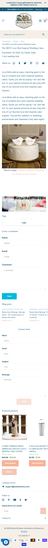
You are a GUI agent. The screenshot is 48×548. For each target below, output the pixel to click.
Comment (7, 264)
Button (9, 472)
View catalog (3, 21)
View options (10, 463)
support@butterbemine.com (17, 487)
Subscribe (43, 511)
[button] (2, 9)
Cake (24, 223)
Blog (22, 41)
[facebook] (20, 500)
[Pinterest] (9, 500)
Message (6, 375)
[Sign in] (40, 21)
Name (5, 237)
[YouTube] (14, 500)
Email (5, 251)
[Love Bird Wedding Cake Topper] (24, 146)
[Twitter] (26, 500)
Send (9, 296)
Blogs (16, 41)
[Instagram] (3, 500)
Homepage (6, 41)
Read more (39, 9)
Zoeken (43, 34)
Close (45, 2)
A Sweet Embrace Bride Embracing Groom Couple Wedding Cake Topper (14, 448)
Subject (5, 361)
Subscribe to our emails (12, 506)
